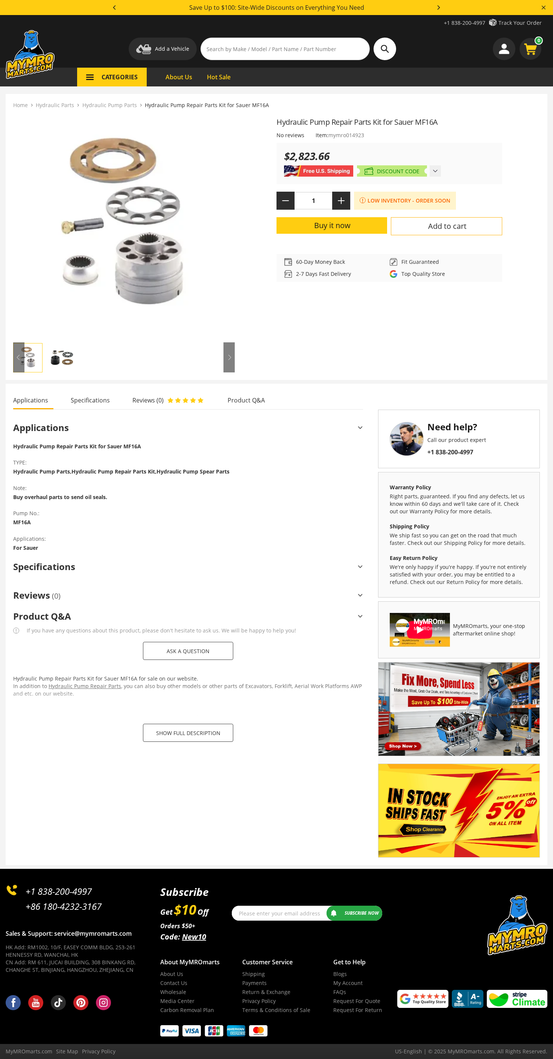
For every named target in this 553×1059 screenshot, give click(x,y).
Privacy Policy (259, 1001)
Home (20, 105)
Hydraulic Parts (55, 105)
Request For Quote (356, 1001)
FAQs (339, 991)
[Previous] (114, 7)
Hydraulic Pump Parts (109, 105)
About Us (171, 973)
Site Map (67, 1051)
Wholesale (173, 991)
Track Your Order (520, 22)
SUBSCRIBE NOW (362, 913)
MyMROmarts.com (29, 1051)
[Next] (438, 7)
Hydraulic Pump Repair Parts (85, 686)
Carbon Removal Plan (187, 1010)
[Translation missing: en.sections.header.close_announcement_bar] (543, 7)
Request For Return (357, 1010)
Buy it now (332, 225)
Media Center (177, 1001)
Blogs (340, 973)
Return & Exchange (266, 991)
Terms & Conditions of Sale (276, 1010)
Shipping (253, 973)
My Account (348, 982)
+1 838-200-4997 (464, 22)
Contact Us (173, 982)
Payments (254, 982)
